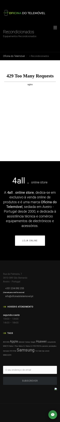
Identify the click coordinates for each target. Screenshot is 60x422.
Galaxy (27, 342)
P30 (34, 346)
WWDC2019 (7, 355)
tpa (43, 351)
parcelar (45, 346)
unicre (47, 351)
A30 (4, 342)
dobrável (22, 342)
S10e (14, 351)
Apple (14, 341)
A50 (7, 342)
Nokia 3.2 (22, 346)
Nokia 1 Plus (13, 346)
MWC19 (6, 346)
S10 (11, 351)
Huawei (41, 341)
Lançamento (51, 342)
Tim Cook (38, 351)
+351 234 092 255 (14, 288)
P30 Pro (39, 346)
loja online (30, 240)
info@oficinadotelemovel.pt (19, 296)
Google (33, 342)
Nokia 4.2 (29, 346)
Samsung (26, 350)
